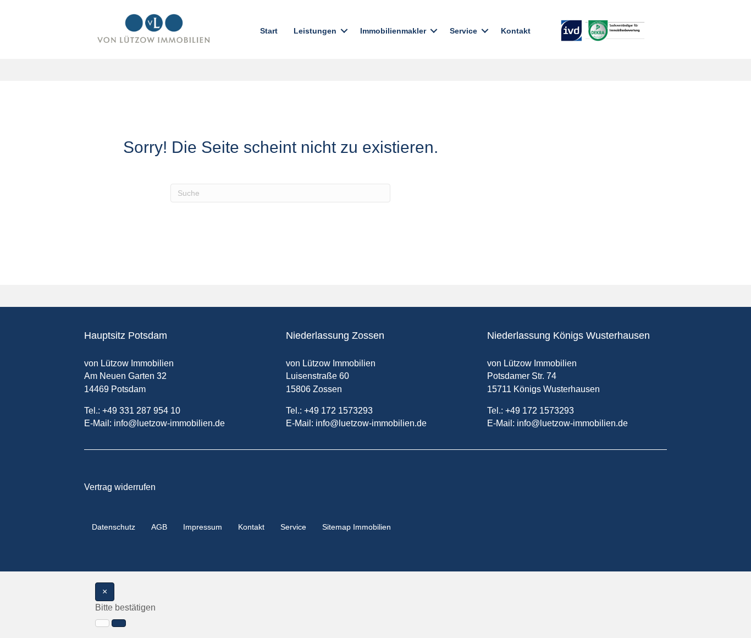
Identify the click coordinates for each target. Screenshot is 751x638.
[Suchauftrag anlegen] (119, 623)
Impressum (202, 526)
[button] (344, 30)
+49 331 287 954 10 (141, 410)
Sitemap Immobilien (356, 526)
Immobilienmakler (393, 30)
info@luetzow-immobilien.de (169, 423)
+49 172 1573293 (338, 410)
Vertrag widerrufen (120, 487)
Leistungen (315, 30)
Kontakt (516, 30)
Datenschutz (113, 526)
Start (269, 30)
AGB (159, 526)
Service (463, 30)
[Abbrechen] (102, 623)
